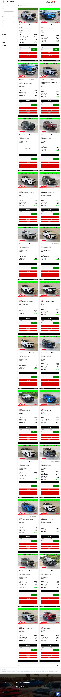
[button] (37, 15)
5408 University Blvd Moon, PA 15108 (50, 2)
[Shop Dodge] (3, 1)
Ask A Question (28, 57)
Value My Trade (28, 55)
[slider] (3, 11)
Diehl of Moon (20, 60)
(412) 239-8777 (51, 1)
